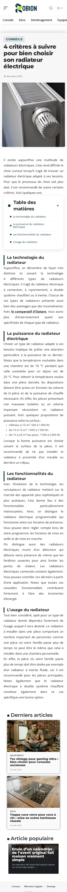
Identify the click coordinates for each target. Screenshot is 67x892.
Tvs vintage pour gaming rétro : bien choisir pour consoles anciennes (34, 762)
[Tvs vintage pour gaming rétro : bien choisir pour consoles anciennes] (33, 736)
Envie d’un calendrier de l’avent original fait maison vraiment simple (33, 854)
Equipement (17, 755)
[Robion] (26, 8)
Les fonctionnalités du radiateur (32, 234)
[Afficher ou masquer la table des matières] (57, 205)
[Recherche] (50, 8)
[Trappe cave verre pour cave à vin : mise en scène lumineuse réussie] (33, 792)
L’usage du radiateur (25, 242)
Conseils (14, 39)
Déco (13, 811)
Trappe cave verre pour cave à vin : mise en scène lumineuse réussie (33, 818)
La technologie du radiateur (29, 216)
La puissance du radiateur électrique (28, 225)
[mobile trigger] (7, 8)
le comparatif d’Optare (28, 311)
